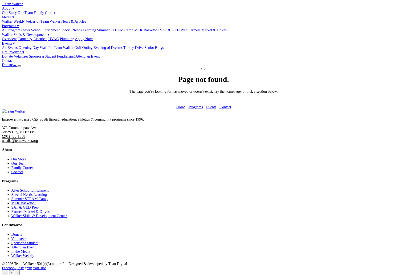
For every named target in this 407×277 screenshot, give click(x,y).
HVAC (53, 39)
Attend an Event (87, 56)
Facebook (9, 268)
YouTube (39, 268)
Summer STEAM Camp (115, 30)
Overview (9, 39)
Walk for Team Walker (56, 48)
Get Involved (13, 52)
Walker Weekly (13, 21)
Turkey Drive (133, 48)
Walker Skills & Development (25, 35)
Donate (7, 56)
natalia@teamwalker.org (20, 140)
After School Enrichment (41, 30)
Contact (7, 61)
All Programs (12, 30)
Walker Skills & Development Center (39, 216)
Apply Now (84, 39)
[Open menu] (19, 66)
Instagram (24, 268)
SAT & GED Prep (173, 30)
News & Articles (73, 21)
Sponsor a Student (42, 56)
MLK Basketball (146, 30)
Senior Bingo (154, 48)
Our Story (9, 13)
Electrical (40, 39)
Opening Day (29, 48)
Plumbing (67, 39)
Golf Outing (83, 48)
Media (8, 17)
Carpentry (25, 39)
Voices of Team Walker (43, 21)
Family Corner (44, 13)
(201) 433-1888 (13, 136)
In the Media (20, 251)
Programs (10, 26)
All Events (10, 48)
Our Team (25, 13)
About (8, 8)
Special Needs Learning (78, 30)
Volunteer (21, 56)
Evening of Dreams (108, 48)
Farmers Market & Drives (207, 30)
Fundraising (66, 56)
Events (8, 43)
